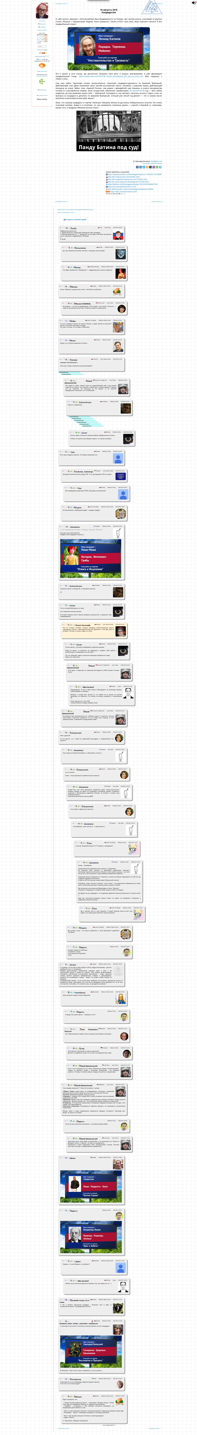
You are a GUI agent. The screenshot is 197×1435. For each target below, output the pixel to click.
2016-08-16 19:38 (117, 585)
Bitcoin (39, 59)
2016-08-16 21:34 (122, 644)
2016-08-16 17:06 (117, 359)
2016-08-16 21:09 (117, 604)
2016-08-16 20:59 (122, 487)
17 (40, 39)
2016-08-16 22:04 (122, 380)
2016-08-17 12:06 (135, 862)
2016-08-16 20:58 (120, 506)
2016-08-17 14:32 (117, 1299)
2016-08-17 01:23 (130, 823)
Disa (73, 452)
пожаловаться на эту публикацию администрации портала (75, 209)
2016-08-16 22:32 (125, 401)
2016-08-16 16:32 (117, 320)
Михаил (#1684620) (82, 304)
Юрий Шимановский (89, 1066)
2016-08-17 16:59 (120, 1396)
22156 (45, 50)
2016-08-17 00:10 (117, 732)
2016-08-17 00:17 (122, 769)
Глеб (82, 1049)
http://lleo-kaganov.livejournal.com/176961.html (127, 179)
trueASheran (80, 993)
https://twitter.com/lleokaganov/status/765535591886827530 (133, 184)
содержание (42, 24)
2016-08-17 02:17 (125, 927)
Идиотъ (84, 947)
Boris (73, 1158)
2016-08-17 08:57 (117, 1210)
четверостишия (43, 95)
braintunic (76, 527)
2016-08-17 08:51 (120, 1084)
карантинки (43, 90)
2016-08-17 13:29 (138, 907)
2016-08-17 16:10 (117, 1378)
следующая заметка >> (157, 3)
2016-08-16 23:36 (127, 432)
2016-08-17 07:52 (120, 303)
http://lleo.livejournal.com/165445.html (124, 177)
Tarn (90, 843)
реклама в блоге (42, 30)
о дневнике (43, 27)
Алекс (73, 965)
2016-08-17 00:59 (125, 786)
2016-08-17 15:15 (122, 1280)
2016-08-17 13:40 (127, 686)
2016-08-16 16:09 (117, 227)
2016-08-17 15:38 (117, 1320)
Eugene (78, 508)
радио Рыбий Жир (42, 71)
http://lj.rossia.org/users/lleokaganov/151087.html (128, 182)
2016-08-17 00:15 (120, 749)
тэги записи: (147, 163)
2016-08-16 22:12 (120, 710)
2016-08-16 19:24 (120, 470)
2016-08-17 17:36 (125, 1138)
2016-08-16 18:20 (117, 451)
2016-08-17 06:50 (122, 1011)
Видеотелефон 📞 (40, 56)
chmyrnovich (76, 733)
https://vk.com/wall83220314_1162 (122, 186)
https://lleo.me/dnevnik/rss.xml (123, 191)
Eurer (73, 341)
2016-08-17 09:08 (122, 1120)
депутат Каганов (156, 163)
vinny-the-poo (86, 402)
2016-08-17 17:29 (125, 1065)
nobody (74, 360)
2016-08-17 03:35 (117, 964)
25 (42, 41)
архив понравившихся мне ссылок (66, 212)
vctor (85, 433)
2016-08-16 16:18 (120, 247)
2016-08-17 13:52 (120, 1260)
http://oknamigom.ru (42, 76)
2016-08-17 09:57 (125, 946)
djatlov (78, 1261)
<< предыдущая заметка (60, 3)
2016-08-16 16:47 (117, 339)
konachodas (81, 248)
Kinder (78, 267)
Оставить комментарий (75, 219)
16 (39, 39)
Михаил (74, 287)
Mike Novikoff (88, 687)
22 (37, 41)
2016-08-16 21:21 (120, 624)
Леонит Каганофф (82, 625)
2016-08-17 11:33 (133, 842)
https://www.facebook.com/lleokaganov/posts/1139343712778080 (135, 174)
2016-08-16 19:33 (117, 526)
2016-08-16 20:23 (120, 266)
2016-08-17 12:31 (122, 1028)
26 (43, 41)
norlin (74, 228)
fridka (73, 321)
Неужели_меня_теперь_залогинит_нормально (79, 1323)
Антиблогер (76, 1379)
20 (45, 39)
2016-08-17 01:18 (127, 805)
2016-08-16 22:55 (125, 665)
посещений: (40, 50)
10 (40, 38)
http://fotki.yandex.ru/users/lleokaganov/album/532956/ (130, 189)
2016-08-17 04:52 (120, 992)
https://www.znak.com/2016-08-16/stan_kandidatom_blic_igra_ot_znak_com (111, 76)
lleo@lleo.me (156, 161)
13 (62, 526)
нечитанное (42, 21)
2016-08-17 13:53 (125, 1048)
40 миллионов (136, 90)
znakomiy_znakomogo (84, 472)
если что (122, 194)
